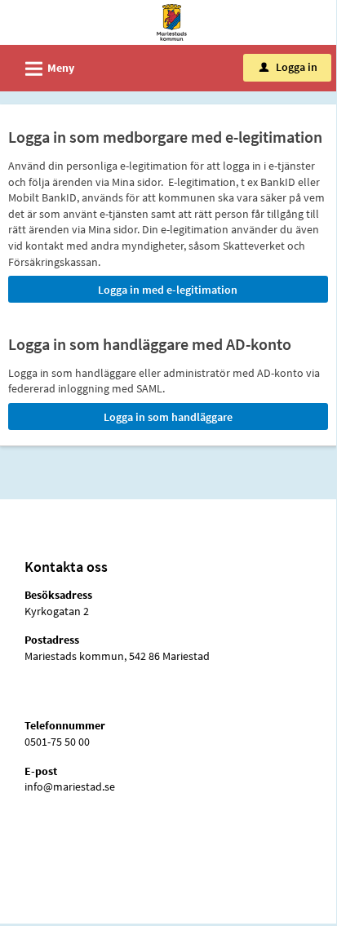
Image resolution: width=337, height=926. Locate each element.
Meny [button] (47, 68)
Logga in (288, 67)
